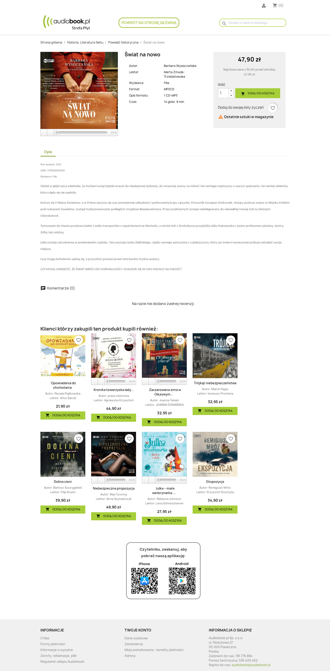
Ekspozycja (215, 481)
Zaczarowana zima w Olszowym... (165, 392)
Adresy (130, 655)
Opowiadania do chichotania (63, 385)
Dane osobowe (136, 638)
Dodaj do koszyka (257, 93)
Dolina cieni (63, 481)
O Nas (44, 638)
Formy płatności (52, 644)
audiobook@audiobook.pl (251, 665)
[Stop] (50, 132)
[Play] (44, 132)
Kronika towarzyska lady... (114, 390)
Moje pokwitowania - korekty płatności (154, 650)
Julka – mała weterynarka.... (164, 490)
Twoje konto (138, 630)
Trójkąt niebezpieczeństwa (215, 383)
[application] (79, 132)
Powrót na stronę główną (148, 22)
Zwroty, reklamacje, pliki (58, 655)
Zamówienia (134, 644)
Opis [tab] (48, 151)
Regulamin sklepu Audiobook (62, 661)
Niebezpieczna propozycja (113, 488)
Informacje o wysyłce (56, 650)
